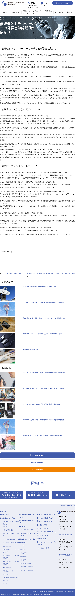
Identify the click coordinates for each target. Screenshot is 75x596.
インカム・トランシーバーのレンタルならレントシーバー (20, 17)
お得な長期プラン (8, 530)
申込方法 (23, 526)
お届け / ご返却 (48, 12)
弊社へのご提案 (43, 535)
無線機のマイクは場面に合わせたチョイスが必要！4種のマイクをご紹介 (51, 273)
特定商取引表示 (69, 591)
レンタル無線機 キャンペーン (47, 514)
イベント (24, 546)
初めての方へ (16, 12)
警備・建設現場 (26, 563)
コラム (43, 17)
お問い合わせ (64, 495)
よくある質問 (59, 12)
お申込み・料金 (37, 12)
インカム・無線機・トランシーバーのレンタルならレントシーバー (23, 594)
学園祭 (23, 549)
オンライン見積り (63, 3)
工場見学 (24, 560)
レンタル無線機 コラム (45, 521)
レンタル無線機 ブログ (45, 518)
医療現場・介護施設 (27, 567)
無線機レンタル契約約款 (47, 591)
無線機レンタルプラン (26, 12)
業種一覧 (69, 12)
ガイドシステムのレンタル (11, 543)
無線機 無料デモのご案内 (28, 539)
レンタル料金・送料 (27, 530)
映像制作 (24, 556)
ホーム (5, 12)
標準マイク (6, 574)
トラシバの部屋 (44, 548)
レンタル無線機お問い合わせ (47, 532)
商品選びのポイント (9, 571)
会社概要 (35, 591)
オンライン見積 (43, 528)
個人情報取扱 (59, 591)
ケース (5, 584)
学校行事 (24, 553)
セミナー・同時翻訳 (27, 570)
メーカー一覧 (7, 567)
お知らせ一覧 (42, 538)
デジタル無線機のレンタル (11, 539)
